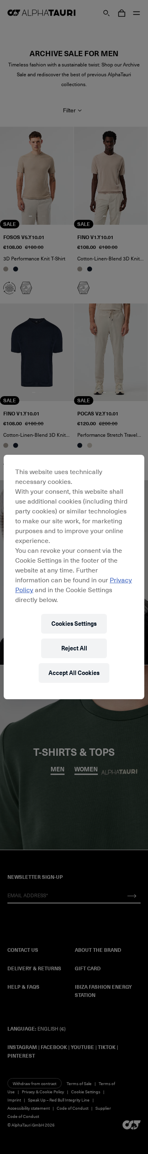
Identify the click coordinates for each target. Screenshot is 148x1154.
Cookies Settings (74, 623)
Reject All (74, 648)
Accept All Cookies (74, 672)
